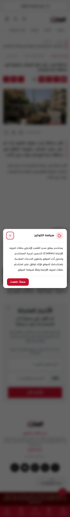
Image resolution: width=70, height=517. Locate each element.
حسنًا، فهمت (18, 282)
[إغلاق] (10, 235)
